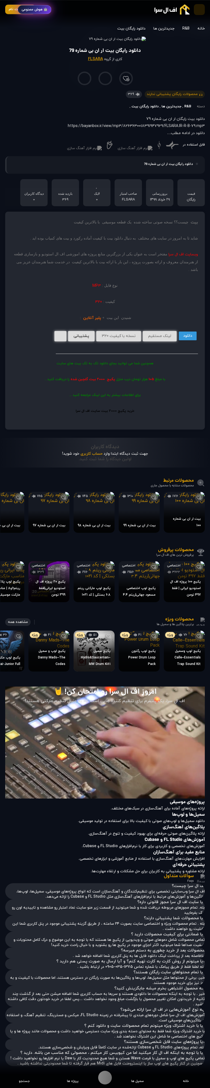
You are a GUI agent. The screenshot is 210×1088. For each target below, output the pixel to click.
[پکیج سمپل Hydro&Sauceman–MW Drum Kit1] (94, 651)
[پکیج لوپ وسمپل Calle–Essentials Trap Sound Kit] (184, 651)
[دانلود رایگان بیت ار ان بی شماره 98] (94, 512)
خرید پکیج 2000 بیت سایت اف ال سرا (105, 411)
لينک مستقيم (159, 336)
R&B (185, 28)
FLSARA (95, 59)
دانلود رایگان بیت (131, 28)
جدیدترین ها (163, 28)
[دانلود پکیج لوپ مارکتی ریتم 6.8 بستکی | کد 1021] (94, 581)
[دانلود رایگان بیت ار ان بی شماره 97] (48, 512)
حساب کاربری (91, 453)
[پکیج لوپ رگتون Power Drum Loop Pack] (139, 651)
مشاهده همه (18, 622)
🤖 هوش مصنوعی (35, 9)
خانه (201, 28)
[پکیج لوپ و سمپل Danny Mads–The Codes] (48, 651)
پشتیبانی (81, 336)
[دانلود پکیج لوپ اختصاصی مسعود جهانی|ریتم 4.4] (139, 581)
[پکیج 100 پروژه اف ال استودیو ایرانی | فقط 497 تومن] (184, 581)
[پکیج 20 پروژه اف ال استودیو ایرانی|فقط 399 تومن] (48, 581)
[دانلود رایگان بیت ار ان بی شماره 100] (184, 512)
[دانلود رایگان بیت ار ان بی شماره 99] (139, 512)
